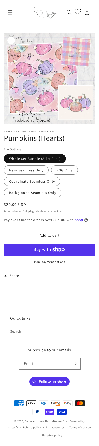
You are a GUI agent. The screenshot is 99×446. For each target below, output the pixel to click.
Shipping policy (51, 435)
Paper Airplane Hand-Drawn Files (47, 421)
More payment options (49, 262)
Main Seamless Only (26, 170)
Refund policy (32, 427)
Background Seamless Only (32, 192)
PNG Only (64, 170)
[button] (10, 12)
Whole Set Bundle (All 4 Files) (35, 158)
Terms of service (80, 427)
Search (15, 331)
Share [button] (14, 275)
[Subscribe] (74, 364)
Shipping (28, 211)
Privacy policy (55, 427)
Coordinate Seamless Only (32, 181)
